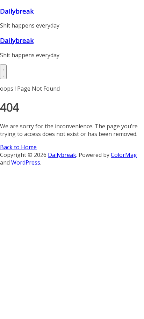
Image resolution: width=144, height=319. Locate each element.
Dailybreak (17, 11)
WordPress (25, 162)
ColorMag (124, 155)
